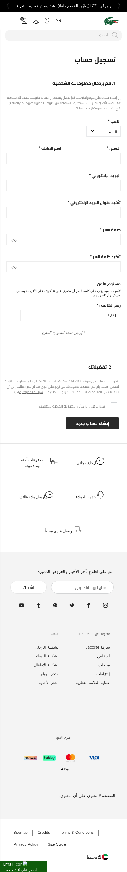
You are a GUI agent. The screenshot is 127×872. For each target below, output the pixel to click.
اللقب (114, 121)
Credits (44, 833)
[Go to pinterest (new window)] (55, 605)
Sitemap (21, 833)
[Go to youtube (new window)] (22, 605)
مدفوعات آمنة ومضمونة (32, 463)
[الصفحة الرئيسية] (111, 21)
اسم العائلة (50, 148)
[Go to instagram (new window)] (105, 605)
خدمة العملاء (86, 497)
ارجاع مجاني (86, 463)
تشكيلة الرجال (46, 647)
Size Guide (57, 845)
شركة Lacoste (97, 647)
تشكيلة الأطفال (46, 665)
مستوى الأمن (109, 284)
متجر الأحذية (48, 683)
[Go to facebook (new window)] (89, 605)
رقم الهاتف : (109, 305)
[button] (23, 866)
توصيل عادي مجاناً (59, 531)
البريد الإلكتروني (106, 175)
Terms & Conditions (77, 833)
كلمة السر (110, 230)
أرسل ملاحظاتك (32, 497)
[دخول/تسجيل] (36, 21)
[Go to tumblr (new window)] (38, 605)
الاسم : (114, 148)
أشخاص (103, 656)
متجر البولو (49, 674)
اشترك (28, 587)
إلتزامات (103, 674)
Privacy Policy (26, 845)
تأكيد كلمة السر (105, 257)
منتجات (104, 665)
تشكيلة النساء (47, 656)
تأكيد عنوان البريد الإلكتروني (95, 202)
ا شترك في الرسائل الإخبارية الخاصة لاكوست (73, 406)
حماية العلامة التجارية (93, 683)
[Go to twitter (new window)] (72, 605)
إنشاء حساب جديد (92, 423)
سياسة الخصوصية (31, 392)
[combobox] (63, 35)
